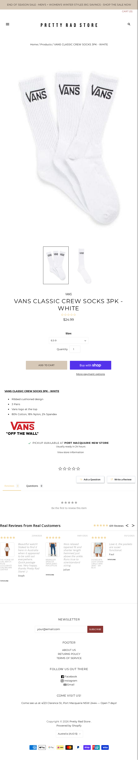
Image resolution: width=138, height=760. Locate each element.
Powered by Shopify (69, 725)
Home (34, 44)
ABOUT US (69, 650)
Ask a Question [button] (92, 479)
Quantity (62, 349)
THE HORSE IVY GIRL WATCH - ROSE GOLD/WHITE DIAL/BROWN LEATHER (7, 565)
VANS (68, 294)
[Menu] (7, 24)
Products (46, 44)
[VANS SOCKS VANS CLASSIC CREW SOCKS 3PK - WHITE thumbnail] (56, 265)
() (127, 11)
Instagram (70, 680)
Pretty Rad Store (80, 721)
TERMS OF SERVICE (69, 658)
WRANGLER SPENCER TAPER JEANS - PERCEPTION (52, 563)
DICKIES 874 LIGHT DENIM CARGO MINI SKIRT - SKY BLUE (97, 564)
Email (70, 684)
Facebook (70, 676)
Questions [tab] (32, 485)
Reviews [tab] (9, 485)
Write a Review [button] (123, 479)
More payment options (90, 374)
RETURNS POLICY (69, 654)
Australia (67, 733)
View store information (70, 452)
